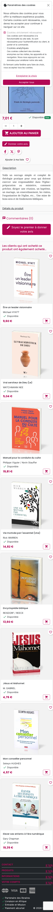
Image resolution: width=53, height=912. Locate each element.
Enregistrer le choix (26, 75)
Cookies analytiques (18, 48)
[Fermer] (48, 5)
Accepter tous (26, 82)
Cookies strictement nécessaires (24, 32)
